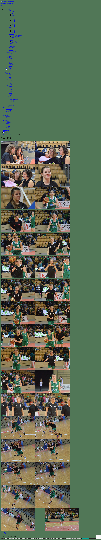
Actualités (8, 52)
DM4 (13, 15)
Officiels (11, 61)
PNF (13, 11)
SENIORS (11, 10)
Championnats (12, 46)
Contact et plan (12, 534)
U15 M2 (13, 26)
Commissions (12, 59)
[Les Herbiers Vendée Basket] (7, 1)
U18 (10, 16)
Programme (8, 45)
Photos (10, 55)
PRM (13, 14)
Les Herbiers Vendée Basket (7, 3)
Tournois (11, 50)
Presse (10, 56)
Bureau (10, 58)
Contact (10, 66)
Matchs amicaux (12, 51)
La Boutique (8, 67)
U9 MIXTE (14, 37)
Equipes (8, 9)
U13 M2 (13, 32)
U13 (10, 27)
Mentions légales (4, 534)
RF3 (12, 13)
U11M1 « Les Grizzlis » (17, 36)
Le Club (8, 57)
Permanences (11, 47)
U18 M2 (13, 21)
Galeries (12, 134)
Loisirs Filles (14, 41)
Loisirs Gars (14, 42)
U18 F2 (13, 19)
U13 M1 (13, 31)
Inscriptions (11, 62)
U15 (10, 22)
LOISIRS (11, 40)
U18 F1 (13, 18)
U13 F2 (13, 30)
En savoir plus (86, 538)
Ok (81, 538)
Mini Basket (11, 34)
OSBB (10, 43)
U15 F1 (13, 24)
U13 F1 (13, 29)
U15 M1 (13, 25)
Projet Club (11, 64)
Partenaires (8, 68)
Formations (11, 63)
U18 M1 (13, 20)
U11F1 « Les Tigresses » (17, 35)
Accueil (2, 134)
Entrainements (12, 48)
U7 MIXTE (14, 39)
